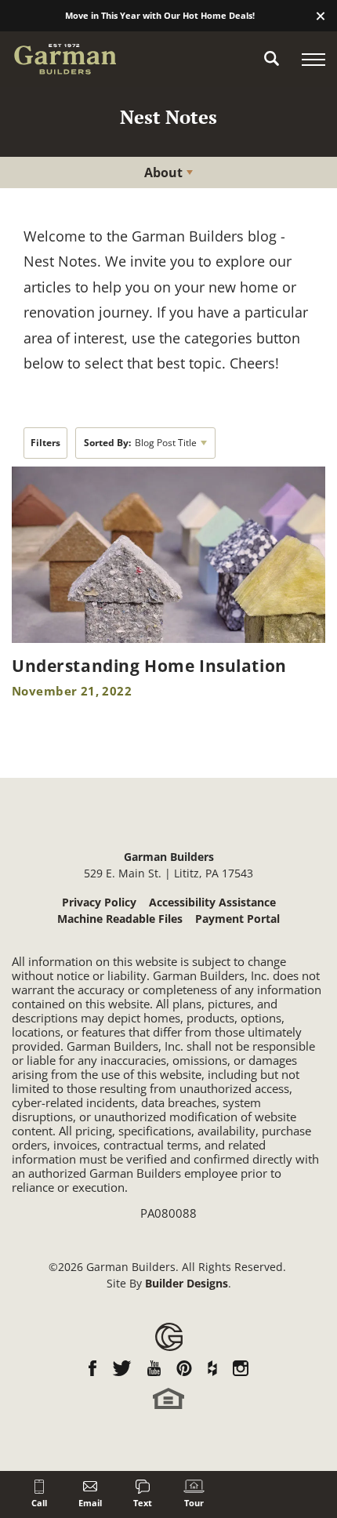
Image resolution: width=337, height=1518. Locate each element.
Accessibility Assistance (212, 902)
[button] (320, 16)
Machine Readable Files (120, 918)
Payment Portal (237, 918)
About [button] (163, 172)
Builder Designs (186, 1283)
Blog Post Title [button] (140, 442)
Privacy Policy (99, 902)
